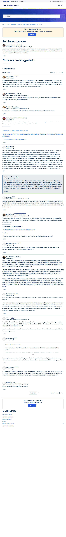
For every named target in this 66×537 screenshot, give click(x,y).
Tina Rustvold (9, 76)
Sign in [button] (32, 34)
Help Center (14, 1)
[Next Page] (59, 72)
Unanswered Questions (33, 423)
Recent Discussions (7, 414)
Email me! (5, 233)
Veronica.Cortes (10, 294)
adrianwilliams (10, 338)
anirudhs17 (9, 197)
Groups (4, 421)
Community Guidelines (8, 426)
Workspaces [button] (5, 64)
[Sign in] (62, 5)
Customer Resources (7, 417)
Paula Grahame (10, 256)
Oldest (8, 72)
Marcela (25, 95)
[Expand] (33, 355)
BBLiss (8, 147)
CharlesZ (8, 382)
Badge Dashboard (6, 419)
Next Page (33, 393)
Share (4, 56)
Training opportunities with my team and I (14, 139)
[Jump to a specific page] (62, 72)
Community (6, 1)
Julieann (8, 318)
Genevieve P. (27, 46)
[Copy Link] (31, 46)
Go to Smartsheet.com (56, 1)
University (23, 1)
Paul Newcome (10, 118)
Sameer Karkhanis (10, 45)
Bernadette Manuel (11, 243)
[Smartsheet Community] (13, 5)
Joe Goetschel (10, 214)
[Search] (59, 5)
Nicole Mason (11, 177)
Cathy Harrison (10, 367)
